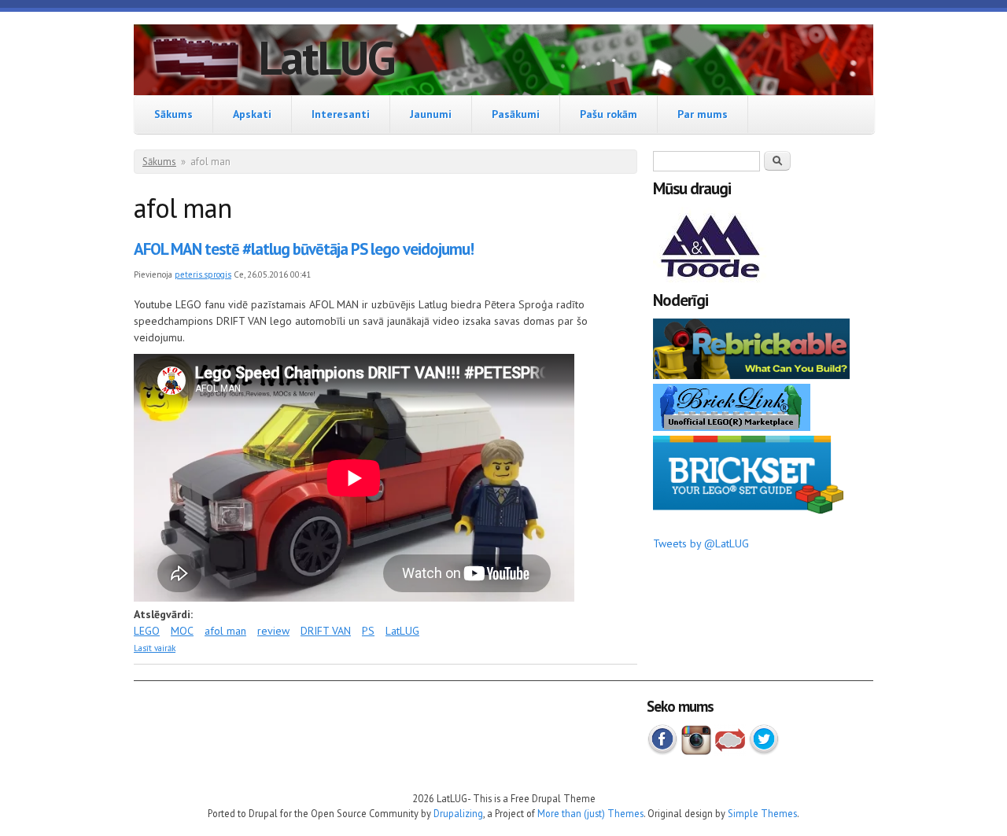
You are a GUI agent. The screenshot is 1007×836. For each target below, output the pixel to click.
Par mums (702, 114)
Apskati (252, 114)
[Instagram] (696, 752)
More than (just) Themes (590, 813)
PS (368, 631)
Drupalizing (458, 813)
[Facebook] (662, 752)
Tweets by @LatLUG (701, 543)
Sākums (173, 114)
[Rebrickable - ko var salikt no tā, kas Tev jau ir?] (751, 375)
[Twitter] (764, 752)
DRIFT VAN (326, 631)
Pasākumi (516, 114)
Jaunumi (431, 114)
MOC (182, 631)
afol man (225, 631)
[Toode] (712, 281)
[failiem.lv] (730, 752)
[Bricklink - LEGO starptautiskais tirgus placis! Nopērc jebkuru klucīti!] (731, 427)
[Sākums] (196, 60)
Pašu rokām (608, 114)
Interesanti (341, 114)
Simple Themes (762, 813)
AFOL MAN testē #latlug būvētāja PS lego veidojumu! (304, 249)
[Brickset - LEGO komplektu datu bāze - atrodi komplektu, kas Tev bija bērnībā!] (748, 510)
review (273, 631)
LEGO (147, 631)
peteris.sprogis (203, 274)
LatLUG (326, 57)
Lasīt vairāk (154, 648)
